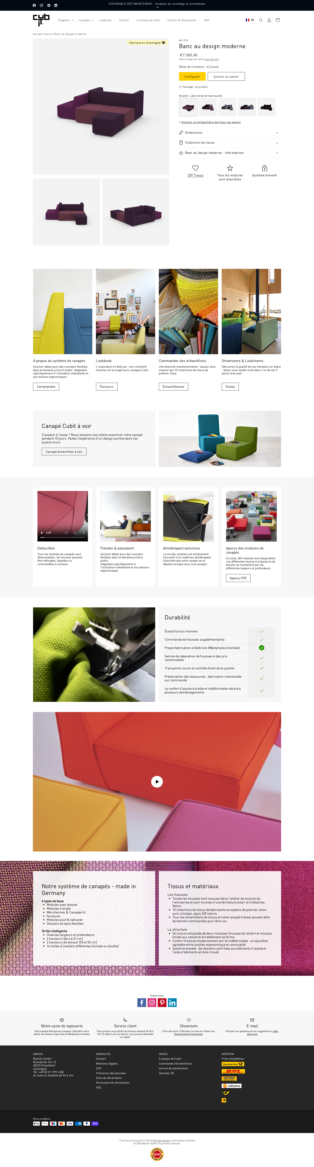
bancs (48, 33)
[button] (65, 20)
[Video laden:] (157, 782)
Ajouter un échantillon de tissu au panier (211, 122)
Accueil (37, 33)
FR (252, 19)
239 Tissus (196, 175)
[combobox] (250, 20)
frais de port (211, 59)
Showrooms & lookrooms (188, 1033)
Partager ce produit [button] (195, 86)
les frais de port (161, 1140)
